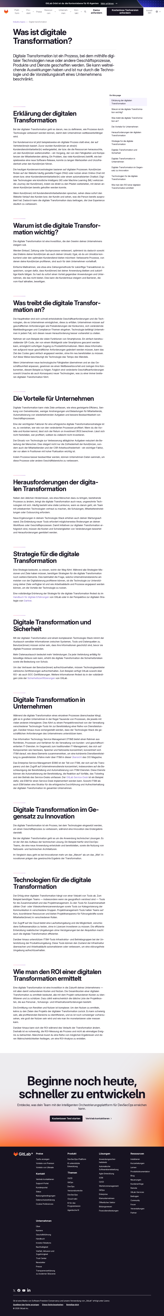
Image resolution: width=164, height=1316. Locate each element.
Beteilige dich (72, 1305)
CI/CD (70, 1178)
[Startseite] (6, 11)
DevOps (71, 1186)
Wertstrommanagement (109, 1186)
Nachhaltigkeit (42, 1247)
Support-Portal (42, 1183)
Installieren (135, 1159)
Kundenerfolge (137, 1184)
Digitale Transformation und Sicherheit (124, 151)
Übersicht (77, 757)
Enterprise (103, 1194)
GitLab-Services (137, 1192)
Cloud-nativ (72, 1199)
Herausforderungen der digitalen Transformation (126, 134)
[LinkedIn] (28, 1290)
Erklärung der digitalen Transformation (121, 102)
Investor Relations (43, 1243)
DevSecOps (73, 1195)
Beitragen (135, 1196)
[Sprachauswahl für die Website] (158, 12)
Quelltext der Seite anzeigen (26, 1305)
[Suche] (84, 11)
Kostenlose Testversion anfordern (125, 11)
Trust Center (41, 1258)
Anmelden (149, 11)
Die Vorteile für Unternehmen (124, 126)
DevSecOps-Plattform (77, 1159)
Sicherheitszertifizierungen (41, 678)
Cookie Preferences (44, 1204)
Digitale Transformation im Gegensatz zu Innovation (127, 169)
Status (38, 1192)
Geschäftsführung (43, 1234)
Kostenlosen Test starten (66, 1118)
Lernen (133, 1167)
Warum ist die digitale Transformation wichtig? (127, 111)
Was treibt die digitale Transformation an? (127, 119)
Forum (133, 1204)
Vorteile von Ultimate (45, 1167)
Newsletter (40, 1262)
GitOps (70, 1182)
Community (135, 1200)
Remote (134, 1188)
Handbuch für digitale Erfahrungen (31, 597)
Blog (133, 1176)
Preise (39, 11)
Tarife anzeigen (42, 1159)
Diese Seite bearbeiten (52, 1305)
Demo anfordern (96, 11)
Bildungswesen (105, 1206)
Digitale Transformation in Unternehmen (123, 160)
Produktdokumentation (140, 1171)
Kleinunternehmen (106, 1198)
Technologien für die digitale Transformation (124, 177)
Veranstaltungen (137, 1208)
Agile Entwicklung (106, 1173)
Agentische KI (73, 1210)
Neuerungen (136, 1180)
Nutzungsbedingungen (45, 1196)
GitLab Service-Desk (77, 777)
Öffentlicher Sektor (107, 1202)
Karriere (39, 1230)
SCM (101, 1178)
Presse (39, 1266)
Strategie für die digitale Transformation (122, 142)
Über (38, 1226)
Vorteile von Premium (45, 1163)
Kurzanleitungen (137, 1163)
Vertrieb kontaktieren (98, 1118)
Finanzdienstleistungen (109, 1211)
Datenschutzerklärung (45, 1200)
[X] (14, 1290)
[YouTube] (23, 1290)
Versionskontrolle (75, 1190)
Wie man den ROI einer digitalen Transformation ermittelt (126, 186)
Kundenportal (42, 1187)
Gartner (28, 600)
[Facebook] (18, 1290)
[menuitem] (18, 11)
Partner (134, 1213)
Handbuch (40, 1239)
